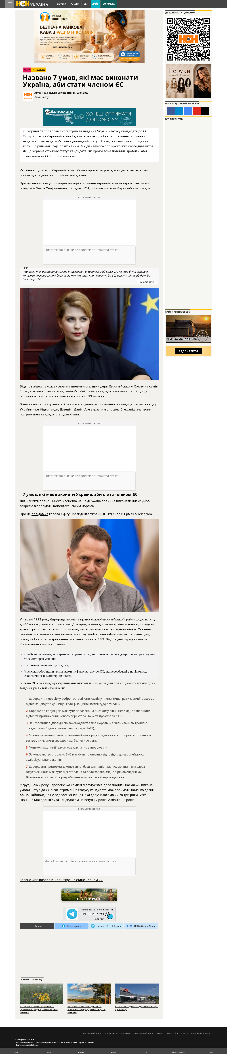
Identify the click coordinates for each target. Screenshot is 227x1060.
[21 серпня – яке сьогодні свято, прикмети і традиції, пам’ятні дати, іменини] (89, 997)
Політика (41, 70)
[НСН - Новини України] (89, 914)
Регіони (74, 3)
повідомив (40, 514)
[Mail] (205, 111)
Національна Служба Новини (59, 92)
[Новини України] (31, 3)
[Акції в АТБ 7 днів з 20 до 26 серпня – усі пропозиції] (137, 997)
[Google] (188, 111)
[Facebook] (171, 111)
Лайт (95, 3)
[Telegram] (179, 111)
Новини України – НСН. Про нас (149, 1033)
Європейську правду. (134, 188)
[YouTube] (197, 111)
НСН (85, 188)
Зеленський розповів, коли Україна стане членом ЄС (61, 880)
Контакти (125, 1033)
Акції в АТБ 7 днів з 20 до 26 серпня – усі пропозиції (136, 1008)
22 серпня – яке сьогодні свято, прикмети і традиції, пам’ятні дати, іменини (39, 1009)
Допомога (109, 3)
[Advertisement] (89, 221)
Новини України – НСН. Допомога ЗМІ (100, 1033)
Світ (86, 3)
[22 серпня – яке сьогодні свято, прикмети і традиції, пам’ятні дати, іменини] (41, 997)
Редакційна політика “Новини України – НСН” (188, 1033)
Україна (61, 3)
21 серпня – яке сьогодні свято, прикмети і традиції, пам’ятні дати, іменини (86, 1009)
